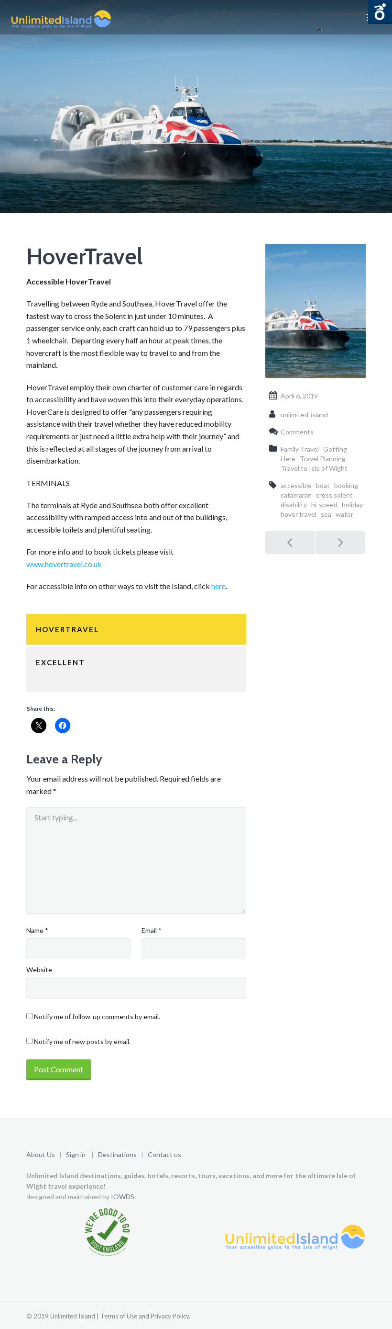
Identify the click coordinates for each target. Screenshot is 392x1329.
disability (294, 504)
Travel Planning (323, 458)
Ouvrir (380, 12)
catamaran (296, 495)
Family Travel (300, 449)
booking (346, 485)
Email (152, 930)
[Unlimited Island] (60, 17)
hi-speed (324, 504)
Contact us (164, 1154)
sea (326, 514)
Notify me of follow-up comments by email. (97, 1016)
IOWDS (122, 1197)
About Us (40, 1154)
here (218, 586)
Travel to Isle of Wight (314, 468)
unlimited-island (304, 414)
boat (323, 485)
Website (39, 970)
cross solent (334, 495)
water (344, 514)
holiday (352, 504)
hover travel (298, 514)
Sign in (76, 1154)
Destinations (117, 1154)
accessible (296, 485)
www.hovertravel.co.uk (64, 563)
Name (37, 930)
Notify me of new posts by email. (82, 1041)
